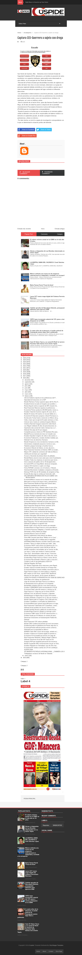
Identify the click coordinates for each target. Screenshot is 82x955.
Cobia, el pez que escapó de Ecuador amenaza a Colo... (41, 420)
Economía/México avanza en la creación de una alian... (41, 479)
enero (26, 655)
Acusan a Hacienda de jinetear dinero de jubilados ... (40, 456)
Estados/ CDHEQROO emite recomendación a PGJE (40, 587)
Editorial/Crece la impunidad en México (36, 629)
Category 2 (24, 665)
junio (26, 388)
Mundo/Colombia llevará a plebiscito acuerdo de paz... (41, 609)
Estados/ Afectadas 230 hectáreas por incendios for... (40, 515)
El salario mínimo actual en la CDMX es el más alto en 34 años (32, 817)
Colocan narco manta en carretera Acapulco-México (40, 422)
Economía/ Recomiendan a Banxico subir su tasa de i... (41, 559)
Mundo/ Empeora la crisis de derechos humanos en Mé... (42, 442)
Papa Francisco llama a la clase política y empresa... (40, 571)
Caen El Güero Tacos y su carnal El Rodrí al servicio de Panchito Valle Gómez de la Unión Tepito (28, 928)
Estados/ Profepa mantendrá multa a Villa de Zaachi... (41, 495)
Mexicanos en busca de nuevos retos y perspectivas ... (41, 481)
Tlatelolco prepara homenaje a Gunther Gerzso (38, 446)
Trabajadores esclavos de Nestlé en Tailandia (38, 653)
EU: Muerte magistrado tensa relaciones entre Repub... (41, 565)
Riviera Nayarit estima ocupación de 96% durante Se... (41, 406)
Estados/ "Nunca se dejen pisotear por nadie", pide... (40, 543)
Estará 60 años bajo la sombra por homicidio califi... (40, 474)
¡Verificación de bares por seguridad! (35, 454)
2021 (24, 368)
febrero (27, 396)
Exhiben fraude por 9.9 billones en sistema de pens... (40, 615)
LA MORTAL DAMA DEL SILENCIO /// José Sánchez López (32, 839)
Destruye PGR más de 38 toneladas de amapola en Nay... (42, 472)
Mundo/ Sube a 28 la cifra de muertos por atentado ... (40, 525)
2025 (24, 360)
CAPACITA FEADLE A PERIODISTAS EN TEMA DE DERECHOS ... (45, 577)
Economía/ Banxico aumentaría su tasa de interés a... (41, 491)
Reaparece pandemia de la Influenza (35, 485)
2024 (24, 362)
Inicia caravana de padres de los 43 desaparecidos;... (40, 462)
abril (26, 392)
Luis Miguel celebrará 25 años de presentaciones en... (41, 426)
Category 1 (24, 661)
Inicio (42, 229)
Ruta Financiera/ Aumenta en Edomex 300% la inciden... (41, 450)
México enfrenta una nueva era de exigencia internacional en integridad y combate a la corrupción (28, 852)
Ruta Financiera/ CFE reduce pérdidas (36, 621)
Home (19, 32)
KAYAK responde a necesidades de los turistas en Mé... (41, 549)
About (44, 951)
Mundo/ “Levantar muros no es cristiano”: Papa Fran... (41, 513)
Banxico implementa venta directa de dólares (38, 535)
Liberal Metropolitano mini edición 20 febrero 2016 (39, 503)
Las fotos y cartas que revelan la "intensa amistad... (40, 551)
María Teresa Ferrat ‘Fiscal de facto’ (31, 863)
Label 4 (25, 681)
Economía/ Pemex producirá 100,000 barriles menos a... (41, 410)
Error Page (59, 951)
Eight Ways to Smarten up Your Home (36, 2)
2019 (24, 372)
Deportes (46, 825)
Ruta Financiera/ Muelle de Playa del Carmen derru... (40, 483)
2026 (24, 358)
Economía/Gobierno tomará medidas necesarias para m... (42, 569)
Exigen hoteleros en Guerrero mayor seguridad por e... (41, 497)
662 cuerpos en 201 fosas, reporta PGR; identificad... (40, 573)
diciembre (28, 380)
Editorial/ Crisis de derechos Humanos (36, 440)
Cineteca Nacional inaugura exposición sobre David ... (41, 424)
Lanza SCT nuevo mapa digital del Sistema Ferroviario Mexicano (31, 873)
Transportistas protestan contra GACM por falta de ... (40, 547)
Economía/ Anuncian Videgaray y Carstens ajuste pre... (41, 529)
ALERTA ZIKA (28, 649)
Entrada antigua (59, 229)
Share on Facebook (28, 129)
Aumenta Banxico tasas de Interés (35, 533)
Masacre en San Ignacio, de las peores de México (39, 575)
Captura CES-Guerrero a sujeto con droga (37, 466)
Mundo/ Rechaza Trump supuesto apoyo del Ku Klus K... (41, 402)
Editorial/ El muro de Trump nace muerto (36, 507)
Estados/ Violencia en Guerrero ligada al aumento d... (40, 633)
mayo (26, 390)
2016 (24, 378)
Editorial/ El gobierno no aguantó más (35, 523)
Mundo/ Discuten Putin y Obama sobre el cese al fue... (41, 487)
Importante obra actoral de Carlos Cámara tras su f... (40, 428)
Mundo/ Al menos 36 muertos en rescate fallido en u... (41, 414)
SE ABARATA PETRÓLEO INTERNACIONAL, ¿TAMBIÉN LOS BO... (45, 651)
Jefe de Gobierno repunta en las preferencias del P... (40, 398)
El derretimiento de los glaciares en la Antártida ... (39, 583)
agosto (27, 384)
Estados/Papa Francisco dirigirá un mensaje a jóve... (40, 611)
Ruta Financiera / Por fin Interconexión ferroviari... (39, 521)
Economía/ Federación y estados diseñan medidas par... (41, 438)
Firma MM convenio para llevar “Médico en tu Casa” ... (41, 537)
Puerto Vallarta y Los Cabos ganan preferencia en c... (40, 499)
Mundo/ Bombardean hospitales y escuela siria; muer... (41, 555)
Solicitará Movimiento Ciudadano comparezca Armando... (42, 470)
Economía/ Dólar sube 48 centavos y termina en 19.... (41, 589)
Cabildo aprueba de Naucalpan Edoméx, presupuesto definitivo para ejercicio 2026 (31, 886)
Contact (51, 951)
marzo (27, 394)
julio (26, 386)
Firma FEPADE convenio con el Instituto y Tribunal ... (40, 468)
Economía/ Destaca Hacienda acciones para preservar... (41, 501)
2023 (24, 364)
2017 (24, 376)
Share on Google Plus (29, 135)
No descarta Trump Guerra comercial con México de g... (41, 418)
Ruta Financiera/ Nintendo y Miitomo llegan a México (40, 637)
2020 (24, 370)
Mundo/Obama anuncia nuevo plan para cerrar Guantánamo (42, 458)
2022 (24, 366)
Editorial (26, 619)
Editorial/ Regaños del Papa (32, 563)
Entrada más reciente (24, 229)
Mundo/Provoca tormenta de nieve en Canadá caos (40, 434)
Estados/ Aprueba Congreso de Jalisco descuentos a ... (41, 436)
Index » (23, 678)
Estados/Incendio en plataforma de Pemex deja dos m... (41, 625)
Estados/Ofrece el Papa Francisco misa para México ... (41, 527)
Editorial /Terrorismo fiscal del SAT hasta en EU (39, 639)
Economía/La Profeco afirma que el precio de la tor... (40, 517)
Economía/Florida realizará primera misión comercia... (41, 627)
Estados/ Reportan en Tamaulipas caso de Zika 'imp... (41, 645)
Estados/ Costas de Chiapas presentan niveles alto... (40, 489)
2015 (24, 657)
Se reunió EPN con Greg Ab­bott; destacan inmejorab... (41, 464)
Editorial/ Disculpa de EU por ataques (35, 430)
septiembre (28, 382)
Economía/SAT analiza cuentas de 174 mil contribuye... (41, 647)
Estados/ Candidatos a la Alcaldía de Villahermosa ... (40, 601)
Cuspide (31, 945)
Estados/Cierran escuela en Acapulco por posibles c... (41, 404)
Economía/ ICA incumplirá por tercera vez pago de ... (40, 635)
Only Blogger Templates (56, 945)
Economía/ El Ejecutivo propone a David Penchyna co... (41, 416)
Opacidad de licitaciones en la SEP (35, 400)
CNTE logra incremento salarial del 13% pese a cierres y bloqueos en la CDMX (31, 899)
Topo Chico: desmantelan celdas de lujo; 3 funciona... (40, 553)
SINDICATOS (57, 825)
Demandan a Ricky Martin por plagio (35, 531)
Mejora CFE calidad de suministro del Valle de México (41, 452)
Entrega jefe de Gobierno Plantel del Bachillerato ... (40, 519)
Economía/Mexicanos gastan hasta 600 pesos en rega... (41, 603)
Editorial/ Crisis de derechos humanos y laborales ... (40, 593)
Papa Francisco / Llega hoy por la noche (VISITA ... (40, 591)
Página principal (29, 798)
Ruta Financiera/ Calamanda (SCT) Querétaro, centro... (41, 605)
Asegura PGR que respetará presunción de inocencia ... (41, 641)
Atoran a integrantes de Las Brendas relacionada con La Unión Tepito (32, 829)
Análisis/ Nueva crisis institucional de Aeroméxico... (40, 511)
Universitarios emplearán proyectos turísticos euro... (40, 444)
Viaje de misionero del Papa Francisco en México (39, 581)
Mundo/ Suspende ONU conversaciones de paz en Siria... (42, 643)
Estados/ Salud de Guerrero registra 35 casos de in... (40, 412)
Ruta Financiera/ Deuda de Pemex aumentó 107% (39, 505)
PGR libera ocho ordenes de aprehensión (36, 579)
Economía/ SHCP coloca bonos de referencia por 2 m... (41, 545)
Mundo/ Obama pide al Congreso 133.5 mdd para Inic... (41, 599)
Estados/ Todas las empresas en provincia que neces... (41, 460)
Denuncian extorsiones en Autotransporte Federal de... (41, 617)
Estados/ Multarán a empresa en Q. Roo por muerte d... (41, 597)
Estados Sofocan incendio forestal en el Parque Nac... (41, 567)
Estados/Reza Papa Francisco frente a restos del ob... (41, 557)
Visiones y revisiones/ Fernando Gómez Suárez (39, 509)
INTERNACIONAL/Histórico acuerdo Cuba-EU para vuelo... (42, 541)
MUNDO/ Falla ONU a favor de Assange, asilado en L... (41, 631)
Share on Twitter (46, 129)
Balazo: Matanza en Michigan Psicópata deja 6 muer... (41, 493)
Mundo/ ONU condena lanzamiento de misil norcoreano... (41, 623)
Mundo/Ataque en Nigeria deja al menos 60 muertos (40, 595)
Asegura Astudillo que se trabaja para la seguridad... (40, 539)
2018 (24, 374)
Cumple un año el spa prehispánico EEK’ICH (38, 561)
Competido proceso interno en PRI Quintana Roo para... (41, 432)
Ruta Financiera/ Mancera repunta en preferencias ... (40, 408)
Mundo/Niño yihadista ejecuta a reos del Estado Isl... (40, 585)
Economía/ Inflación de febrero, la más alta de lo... (40, 448)
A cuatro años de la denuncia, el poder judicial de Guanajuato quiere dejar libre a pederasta (28, 913)
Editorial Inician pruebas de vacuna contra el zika (39, 607)
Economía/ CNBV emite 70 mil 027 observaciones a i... (41, 613)
